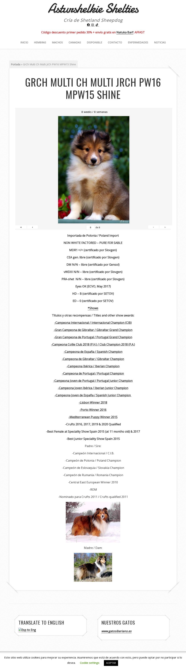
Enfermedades (138, 42)
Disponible (94, 42)
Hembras (40, 42)
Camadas (75, 42)
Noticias (160, 42)
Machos (57, 42)
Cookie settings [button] (89, 662)
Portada (15, 64)
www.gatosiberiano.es (116, 631)
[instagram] (93, 24)
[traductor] (27, 630)
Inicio (24, 42)
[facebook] (89, 24)
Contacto (115, 42)
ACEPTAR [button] (111, 662)
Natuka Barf (124, 32)
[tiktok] (97, 24)
